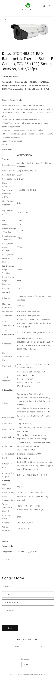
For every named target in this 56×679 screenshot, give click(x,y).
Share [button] (7, 559)
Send (10, 628)
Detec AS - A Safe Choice (24, 674)
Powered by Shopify (39, 674)
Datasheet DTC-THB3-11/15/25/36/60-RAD (20, 551)
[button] (5, 6)
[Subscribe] (41, 647)
